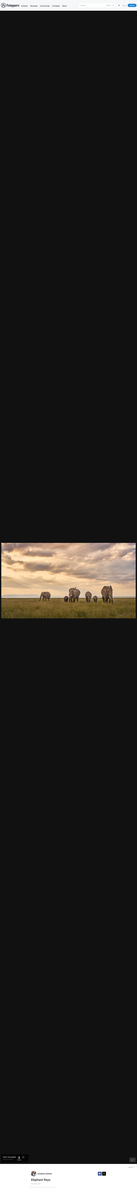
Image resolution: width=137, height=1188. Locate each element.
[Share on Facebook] (100, 1174)
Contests (56, 5)
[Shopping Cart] (119, 5)
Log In (124, 5)
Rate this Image (9, 1157)
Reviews (33, 5)
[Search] (113, 5)
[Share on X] (104, 1174)
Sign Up (132, 5)
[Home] (10, 5)
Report (132, 1167)
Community (45, 5)
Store (64, 5)
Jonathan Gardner (44, 1173)
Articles (24, 5)
